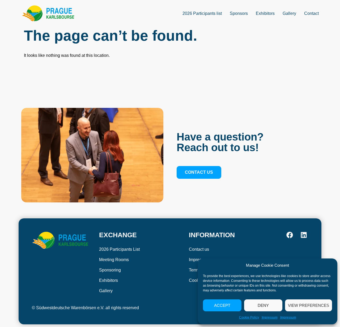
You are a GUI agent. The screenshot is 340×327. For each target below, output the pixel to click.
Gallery (289, 13)
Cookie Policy (249, 317)
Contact (311, 13)
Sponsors (239, 13)
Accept (222, 305)
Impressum (270, 317)
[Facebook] (289, 235)
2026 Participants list (202, 13)
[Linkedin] (303, 235)
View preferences (308, 305)
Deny (263, 305)
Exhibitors (265, 13)
